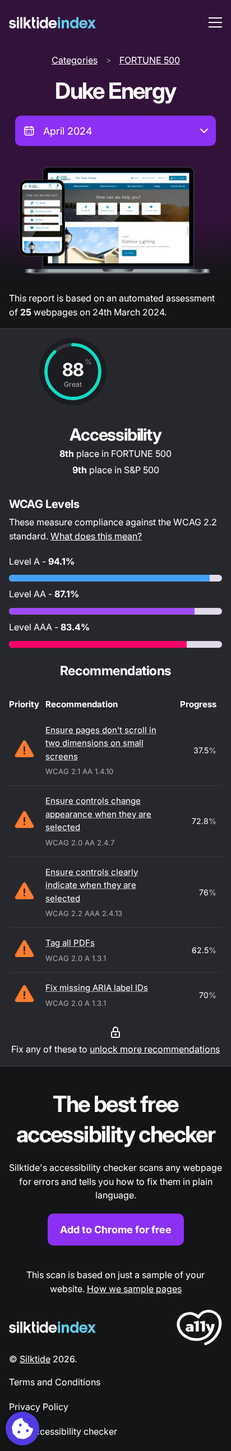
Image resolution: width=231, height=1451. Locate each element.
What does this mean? (96, 536)
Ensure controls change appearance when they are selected (98, 813)
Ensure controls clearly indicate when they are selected (91, 885)
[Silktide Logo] (52, 1327)
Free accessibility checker (63, 1431)
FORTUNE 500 (149, 60)
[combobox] (115, 131)
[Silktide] (52, 23)
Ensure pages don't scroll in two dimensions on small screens (100, 743)
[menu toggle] (215, 22)
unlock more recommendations (155, 1049)
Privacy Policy (38, 1406)
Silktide (35, 1359)
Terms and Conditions (54, 1382)
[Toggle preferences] (22, 1428)
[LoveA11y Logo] (199, 1329)
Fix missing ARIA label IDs (96, 987)
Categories (75, 60)
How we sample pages (134, 1288)
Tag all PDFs (70, 942)
